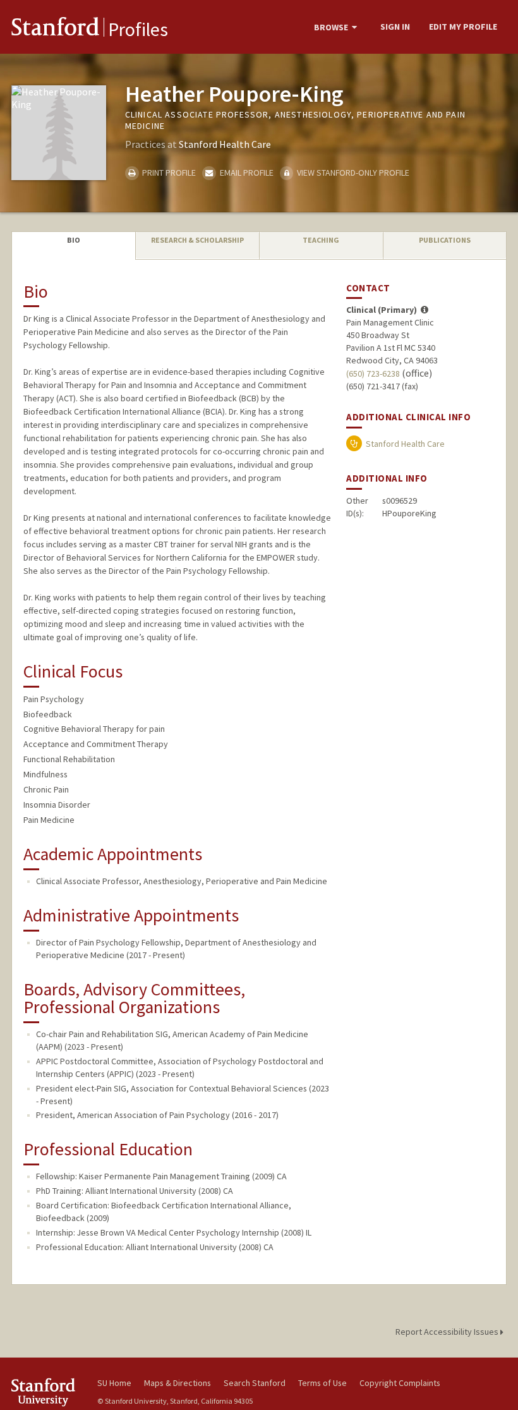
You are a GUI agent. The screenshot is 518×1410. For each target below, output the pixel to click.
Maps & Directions (177, 1383)
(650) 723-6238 (373, 373)
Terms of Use (322, 1383)
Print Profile (168, 172)
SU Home (114, 1383)
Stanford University (46, 1392)
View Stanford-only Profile (352, 172)
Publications (445, 240)
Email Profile (245, 172)
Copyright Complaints (399, 1383)
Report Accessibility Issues (447, 1331)
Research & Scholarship (197, 240)
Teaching (321, 240)
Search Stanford (255, 1383)
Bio (73, 240)
